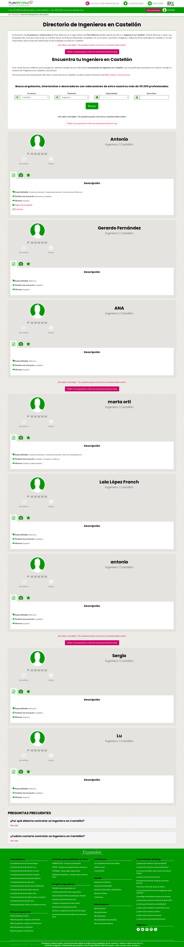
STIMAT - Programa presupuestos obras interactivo (69, 867)
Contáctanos (98, 897)
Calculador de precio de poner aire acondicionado (27, 886)
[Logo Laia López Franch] (37, 485)
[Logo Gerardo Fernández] (37, 231)
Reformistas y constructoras (117, 75)
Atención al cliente (100, 893)
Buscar (92, 106)
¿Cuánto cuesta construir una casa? (148, 877)
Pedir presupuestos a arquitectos (21, 927)
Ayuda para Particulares (102, 882)
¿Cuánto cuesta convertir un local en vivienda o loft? (154, 900)
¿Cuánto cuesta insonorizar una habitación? (151, 904)
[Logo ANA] (37, 311)
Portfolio (19, 209)
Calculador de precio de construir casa (23, 867)
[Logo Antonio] (37, 142)
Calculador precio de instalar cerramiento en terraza (28, 904)
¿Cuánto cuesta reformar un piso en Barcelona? (152, 867)
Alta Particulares (100, 908)
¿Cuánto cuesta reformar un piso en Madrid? (151, 863)
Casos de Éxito (99, 871)
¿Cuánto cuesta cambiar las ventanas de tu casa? (153, 908)
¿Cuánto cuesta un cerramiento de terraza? (151, 919)
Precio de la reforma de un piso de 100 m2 (150, 887)
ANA (119, 308)
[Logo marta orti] (37, 404)
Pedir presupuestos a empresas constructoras (25, 923)
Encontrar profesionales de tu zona (64, 899)
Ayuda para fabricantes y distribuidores (107, 889)
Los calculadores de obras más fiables (107, 863)
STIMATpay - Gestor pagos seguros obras (66, 871)
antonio (119, 562)
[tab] (13, 175)
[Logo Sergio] (37, 658)
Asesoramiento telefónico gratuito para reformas (69, 896)
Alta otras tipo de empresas (103, 923)
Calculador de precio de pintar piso (22, 901)
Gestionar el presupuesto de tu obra (64, 907)
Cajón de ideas (135, 3)
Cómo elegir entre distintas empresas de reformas (153, 896)
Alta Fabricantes (100, 916)
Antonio (119, 139)
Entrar (171, 10)
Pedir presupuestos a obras (19, 916)
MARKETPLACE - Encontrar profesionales (66, 863)
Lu (119, 736)
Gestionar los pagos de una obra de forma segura (69, 911)
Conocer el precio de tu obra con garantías (66, 892)
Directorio (158, 3)
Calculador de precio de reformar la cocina (24, 871)
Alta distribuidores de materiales (105, 920)
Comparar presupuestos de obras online (66, 903)
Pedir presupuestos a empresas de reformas (25, 919)
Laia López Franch (119, 482)
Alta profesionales (153, 10)
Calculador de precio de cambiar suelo (23, 893)
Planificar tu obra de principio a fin (63, 888)
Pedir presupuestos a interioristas (21, 931)
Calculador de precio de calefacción (22, 882)
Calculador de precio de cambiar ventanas (24, 889)
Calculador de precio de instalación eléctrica (25, 878)
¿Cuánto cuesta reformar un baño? (148, 911)
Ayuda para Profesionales (103, 886)
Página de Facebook (23, 205)
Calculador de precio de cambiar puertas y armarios (27, 897)
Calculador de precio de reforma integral (24, 863)
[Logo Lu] (37, 738)
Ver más (14, 825)
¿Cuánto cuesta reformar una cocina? (149, 915)
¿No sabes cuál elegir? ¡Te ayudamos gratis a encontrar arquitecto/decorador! (92, 45)
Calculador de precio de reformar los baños (25, 875)
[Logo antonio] (37, 565)
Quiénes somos (99, 867)
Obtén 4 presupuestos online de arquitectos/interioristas (92, 51)
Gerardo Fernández (119, 228)
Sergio (119, 656)
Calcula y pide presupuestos (104, 3)
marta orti (119, 402)
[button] (171, 3)
